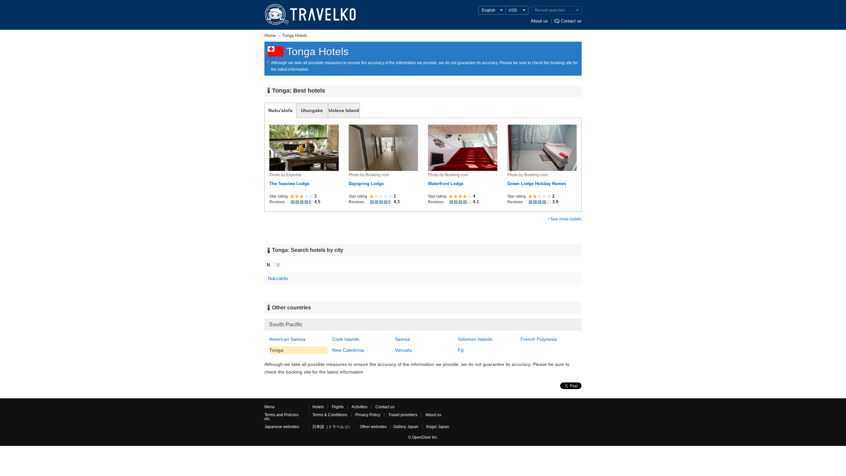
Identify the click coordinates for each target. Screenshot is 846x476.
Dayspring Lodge (366, 183)
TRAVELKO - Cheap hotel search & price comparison (309, 14)
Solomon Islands (475, 339)
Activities (359, 407)
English (488, 10)
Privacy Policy (367, 415)
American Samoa (287, 339)
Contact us (571, 21)
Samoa (402, 339)
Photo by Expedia (285, 175)
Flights (338, 407)
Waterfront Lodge (445, 183)
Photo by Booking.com (369, 175)
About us (539, 21)
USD (513, 10)
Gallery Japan (405, 426)
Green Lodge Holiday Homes (536, 183)
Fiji (461, 350)
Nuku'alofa (278, 278)
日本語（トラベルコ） (332, 426)
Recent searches (550, 10)
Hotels (318, 407)
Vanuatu (403, 350)
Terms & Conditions (329, 415)
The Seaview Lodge (289, 183)
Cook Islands (345, 339)
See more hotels (566, 219)
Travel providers (402, 415)
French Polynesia (538, 339)
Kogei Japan (437, 426)
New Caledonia (348, 350)
